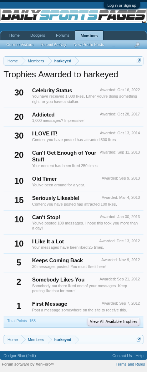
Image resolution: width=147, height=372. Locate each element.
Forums (63, 35)
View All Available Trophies (113, 322)
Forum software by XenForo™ (28, 364)
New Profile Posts (89, 44)
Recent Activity (53, 44)
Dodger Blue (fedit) (20, 355)
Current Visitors (20, 44)
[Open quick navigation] (139, 60)
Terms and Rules (130, 364)
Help (139, 355)
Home (14, 35)
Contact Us (122, 355)
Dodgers (37, 35)
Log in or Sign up (121, 5)
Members (89, 35)
